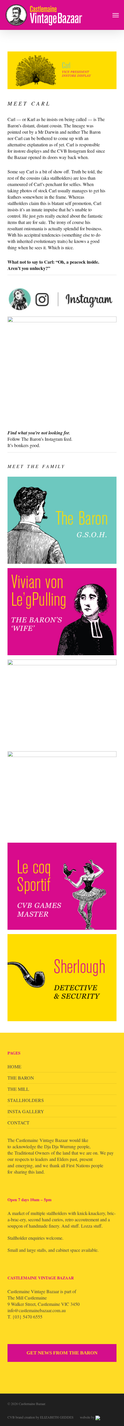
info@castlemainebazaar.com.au (36, 1310)
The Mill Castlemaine (27, 1298)
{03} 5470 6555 (27, 1317)
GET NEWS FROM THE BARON (62, 1353)
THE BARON (20, 1078)
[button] (115, 15)
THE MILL (18, 1089)
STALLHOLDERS (25, 1100)
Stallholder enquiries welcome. (35, 1238)
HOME (14, 1066)
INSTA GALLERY (25, 1111)
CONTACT (18, 1123)
